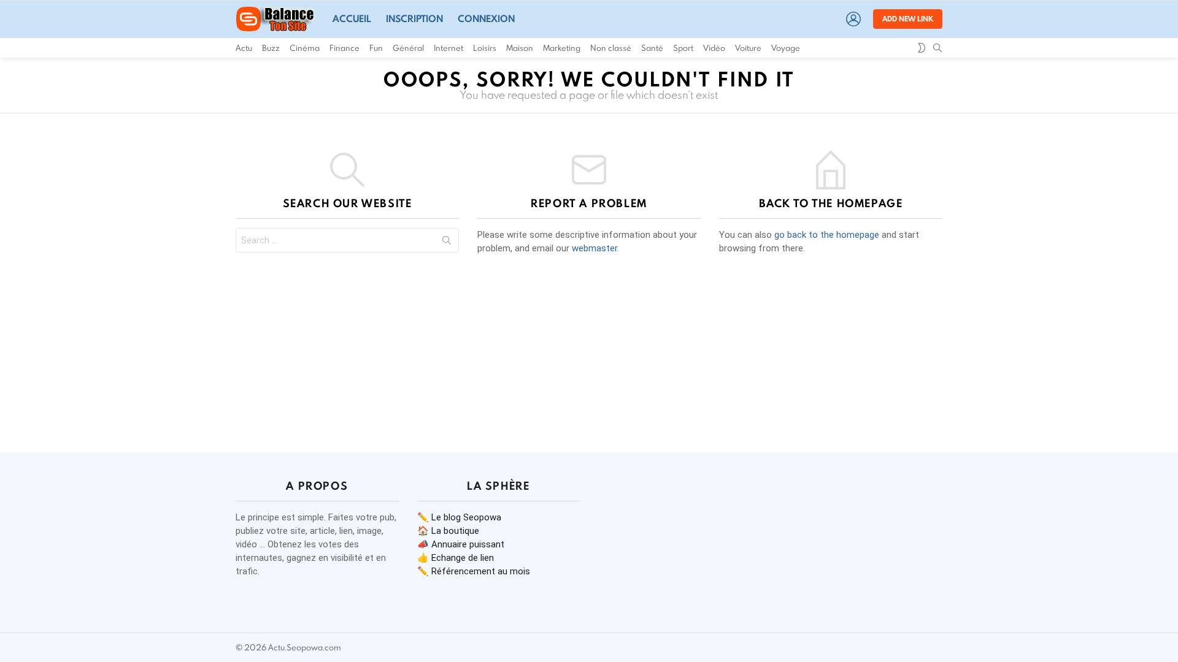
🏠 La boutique (448, 530)
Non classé (610, 47)
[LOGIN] (853, 19)
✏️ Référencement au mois (473, 571)
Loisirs (484, 47)
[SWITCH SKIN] (921, 48)
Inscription (414, 18)
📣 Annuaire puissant (460, 544)
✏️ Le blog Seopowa (459, 517)
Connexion (486, 18)
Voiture (748, 47)
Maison (519, 47)
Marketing (561, 47)
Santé (652, 47)
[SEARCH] (937, 48)
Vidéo (714, 47)
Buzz (271, 47)
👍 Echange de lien (455, 557)
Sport (683, 47)
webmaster (594, 248)
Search (446, 242)
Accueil (352, 18)
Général (408, 47)
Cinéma (305, 47)
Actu (244, 47)
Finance (344, 47)
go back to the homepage (826, 234)
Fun (376, 47)
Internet (448, 47)
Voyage (785, 47)
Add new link (907, 18)
